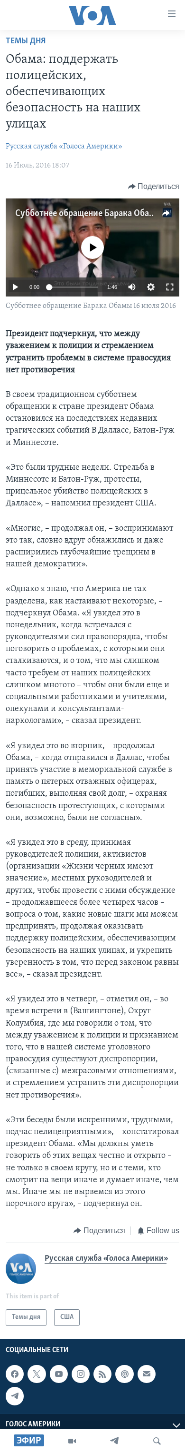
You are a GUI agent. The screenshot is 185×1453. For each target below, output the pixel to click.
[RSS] (102, 1374)
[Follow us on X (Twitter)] (37, 1374)
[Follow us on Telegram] (15, 1396)
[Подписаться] (147, 1374)
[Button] (154, 186)
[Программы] (72, 1441)
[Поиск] (157, 1441)
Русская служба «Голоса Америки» (64, 146)
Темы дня (26, 41)
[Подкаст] (124, 1374)
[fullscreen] (169, 287)
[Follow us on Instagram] (81, 1374)
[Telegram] (114, 1441)
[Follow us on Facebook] (15, 1374)
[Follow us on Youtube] (59, 1374)
